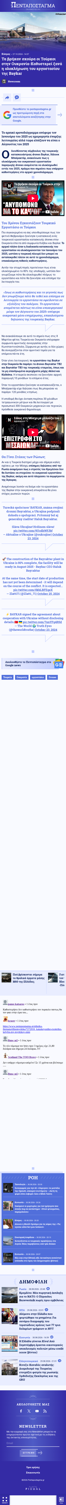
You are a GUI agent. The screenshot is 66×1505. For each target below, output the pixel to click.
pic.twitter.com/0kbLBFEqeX (33, 590)
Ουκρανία (22, 677)
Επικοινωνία (33, 1472)
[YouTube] (37, 1411)
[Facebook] (21, 1411)
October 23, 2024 (46, 630)
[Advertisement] (33, 828)
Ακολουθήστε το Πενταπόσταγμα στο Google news (28, 663)
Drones (52, 677)
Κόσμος (6, 53)
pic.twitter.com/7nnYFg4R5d (42, 622)
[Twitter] (29, 1411)
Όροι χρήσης (33, 1467)
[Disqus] (33, 1039)
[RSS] (45, 1411)
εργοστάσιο (38, 677)
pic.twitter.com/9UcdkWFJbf (33, 531)
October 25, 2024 (48, 594)
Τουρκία (7, 677)
